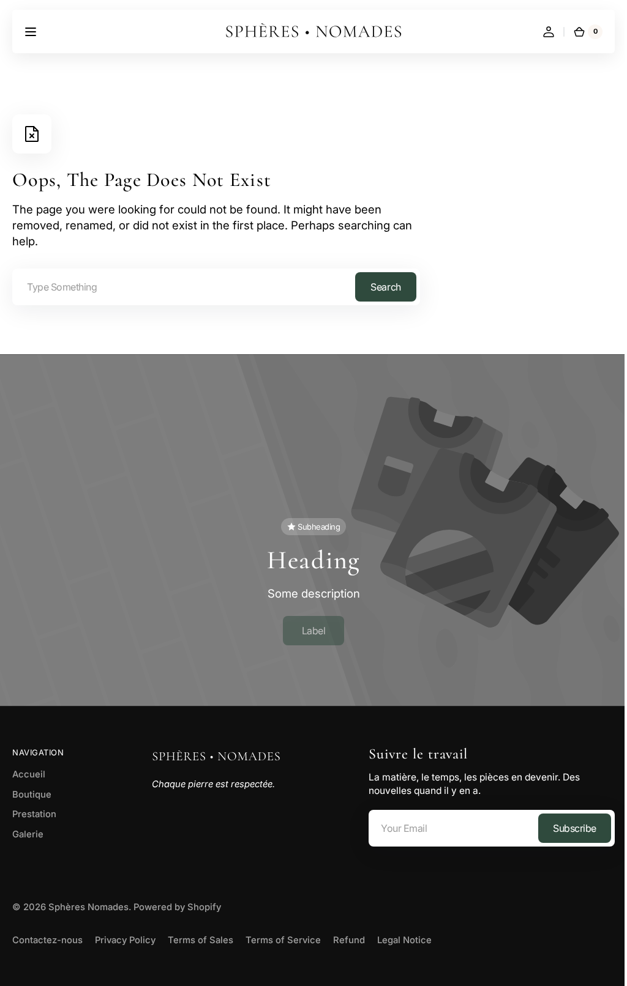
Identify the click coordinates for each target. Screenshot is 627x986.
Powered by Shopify (177, 902)
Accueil (28, 769)
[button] (30, 31)
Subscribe (565, 823)
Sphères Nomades (88, 902)
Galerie (27, 829)
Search (385, 287)
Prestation (34, 809)
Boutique (31, 789)
